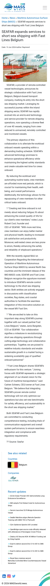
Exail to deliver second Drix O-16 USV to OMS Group (25, 545)
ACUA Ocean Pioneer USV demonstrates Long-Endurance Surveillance (26, 497)
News (12, 18)
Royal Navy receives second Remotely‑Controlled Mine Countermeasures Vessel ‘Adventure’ (27, 560)
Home (5, 18)
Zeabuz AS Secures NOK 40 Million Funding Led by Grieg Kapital (27, 538)
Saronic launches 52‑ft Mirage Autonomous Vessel (25, 511)
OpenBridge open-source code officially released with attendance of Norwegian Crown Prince (27, 530)
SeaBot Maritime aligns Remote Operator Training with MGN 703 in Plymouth (24, 519)
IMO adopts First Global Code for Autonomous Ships (26, 504)
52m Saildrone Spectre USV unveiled (23, 525)
